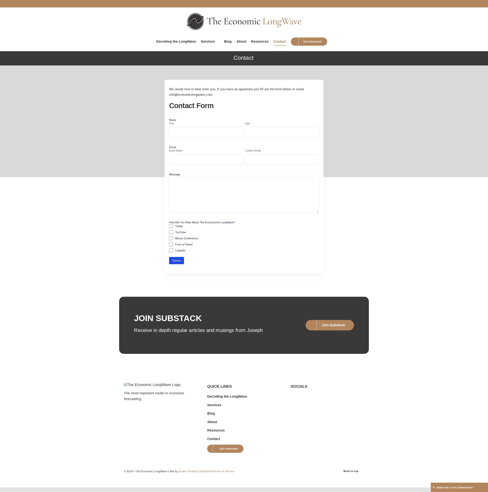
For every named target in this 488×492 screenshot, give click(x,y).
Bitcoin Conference (186, 238)
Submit (176, 260)
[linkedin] (317, 394)
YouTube (180, 232)
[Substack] (298, 394)
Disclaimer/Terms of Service (217, 471)
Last (247, 123)
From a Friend (184, 244)
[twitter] (292, 394)
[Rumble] (304, 394)
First (171, 123)
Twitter (179, 226)
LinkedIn (180, 250)
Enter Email (175, 150)
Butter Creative (188, 471)
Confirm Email (253, 150)
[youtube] (311, 394)
